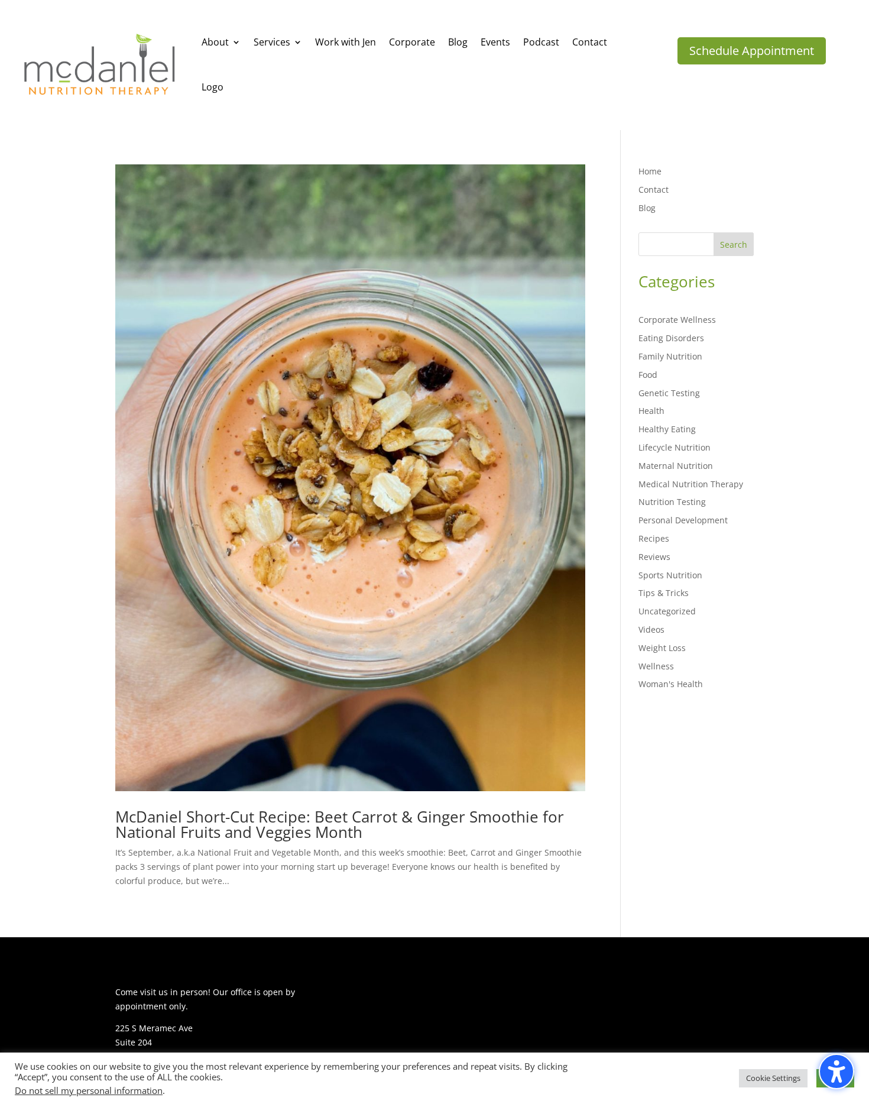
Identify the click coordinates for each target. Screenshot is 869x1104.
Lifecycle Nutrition (674, 447)
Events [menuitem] (495, 41)
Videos (651, 629)
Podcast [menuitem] (541, 41)
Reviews (654, 556)
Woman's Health (670, 683)
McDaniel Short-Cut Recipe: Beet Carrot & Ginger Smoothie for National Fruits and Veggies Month (339, 824)
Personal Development (683, 520)
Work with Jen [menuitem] (345, 41)
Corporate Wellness (677, 319)
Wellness (656, 666)
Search (733, 244)
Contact (653, 189)
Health (651, 410)
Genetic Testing (669, 393)
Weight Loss (662, 647)
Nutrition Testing (672, 501)
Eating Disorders (671, 338)
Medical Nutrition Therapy (690, 484)
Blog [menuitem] (458, 41)
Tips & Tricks (663, 592)
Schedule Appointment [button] (751, 51)
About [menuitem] (215, 41)
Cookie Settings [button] (773, 1078)
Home (650, 171)
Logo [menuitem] (212, 86)
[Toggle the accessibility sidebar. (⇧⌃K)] (836, 1071)
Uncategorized (667, 611)
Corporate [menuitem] (412, 41)
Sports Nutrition (670, 575)
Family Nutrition (670, 356)
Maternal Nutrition (675, 465)
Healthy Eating (667, 429)
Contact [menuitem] (589, 41)
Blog (647, 207)
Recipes (653, 538)
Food (647, 374)
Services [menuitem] (272, 41)
